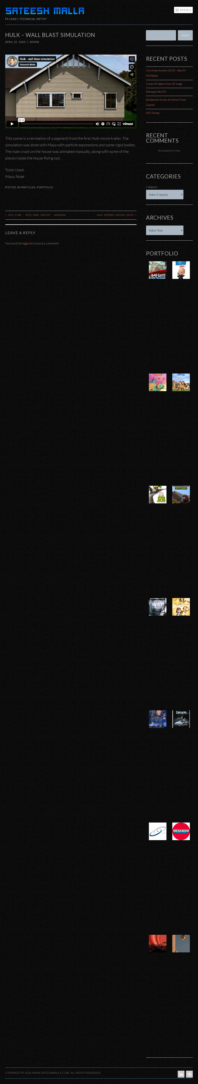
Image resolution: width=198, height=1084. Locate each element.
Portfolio (45, 187)
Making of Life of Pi (156, 91)
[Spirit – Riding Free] (181, 386)
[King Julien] (157, 498)
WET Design (153, 112)
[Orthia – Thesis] (157, 947)
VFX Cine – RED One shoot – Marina (35, 215)
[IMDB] (189, 1074)
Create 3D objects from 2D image (164, 83)
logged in (27, 243)
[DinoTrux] (181, 498)
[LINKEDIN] (180, 1074)
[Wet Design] (157, 611)
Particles (28, 187)
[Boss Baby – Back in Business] (181, 274)
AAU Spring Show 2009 (117, 215)
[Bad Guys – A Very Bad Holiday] (157, 274)
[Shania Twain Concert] (157, 723)
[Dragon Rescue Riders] (157, 386)
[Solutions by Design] (157, 835)
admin (34, 42)
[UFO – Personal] (181, 947)
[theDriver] (181, 723)
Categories (152, 187)
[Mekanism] (181, 835)
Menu (185, 10)
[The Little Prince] (181, 611)
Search (185, 35)
